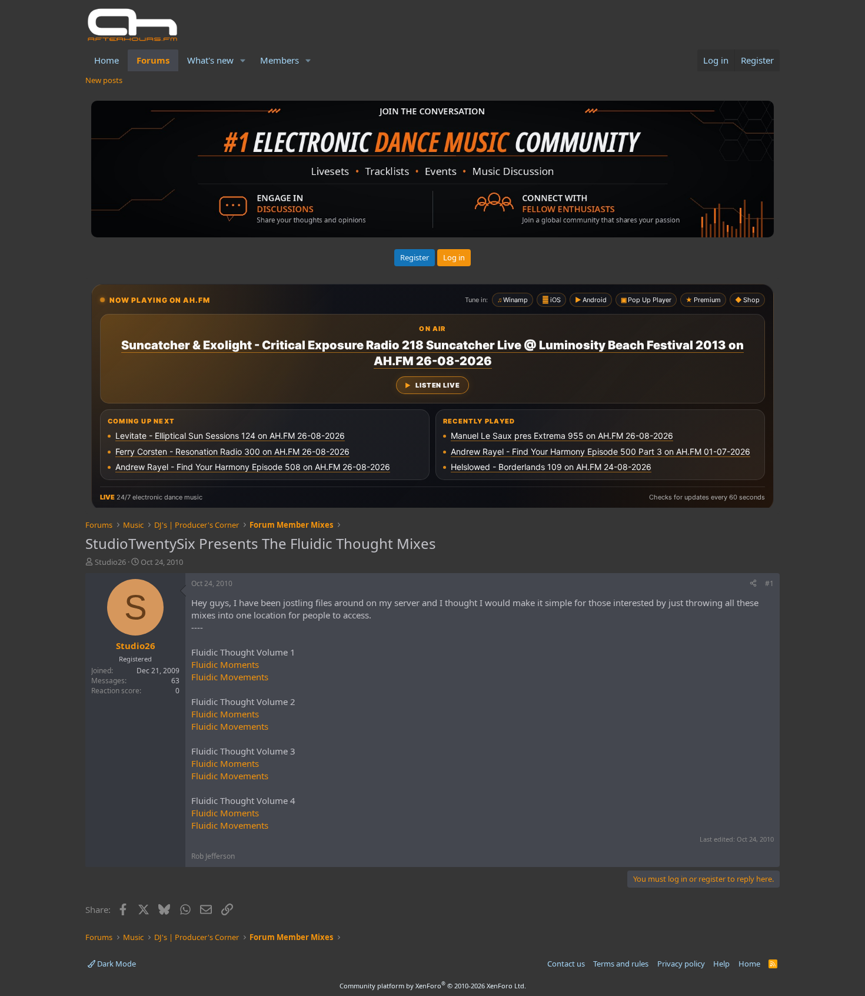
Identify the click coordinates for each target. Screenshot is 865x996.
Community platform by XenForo (433, 985)
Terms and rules (620, 963)
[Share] (753, 584)
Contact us (566, 963)
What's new (210, 60)
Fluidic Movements (229, 677)
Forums (153, 60)
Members (279, 60)
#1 (769, 583)
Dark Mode (115, 963)
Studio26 (110, 562)
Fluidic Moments (225, 664)
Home (106, 60)
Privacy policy (681, 963)
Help (721, 963)
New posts (103, 80)
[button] (243, 60)
